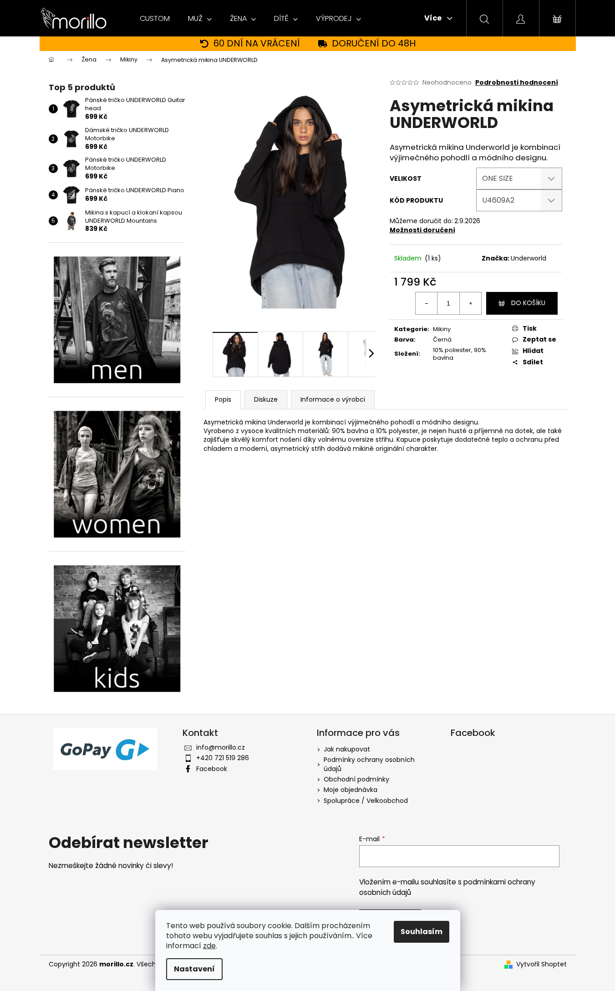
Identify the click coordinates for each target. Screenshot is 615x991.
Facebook (211, 768)
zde (209, 945)
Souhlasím (421, 931)
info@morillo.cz (220, 747)
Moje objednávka (350, 789)
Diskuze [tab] (266, 399)
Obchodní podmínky (356, 779)
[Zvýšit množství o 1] (470, 303)
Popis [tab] (223, 399)
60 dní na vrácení (256, 43)
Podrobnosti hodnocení (516, 82)
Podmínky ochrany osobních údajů (369, 764)
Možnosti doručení (422, 230)
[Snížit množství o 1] (426, 303)
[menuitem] (155, 18)
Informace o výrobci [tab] (332, 399)
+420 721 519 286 (222, 757)
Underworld (528, 258)
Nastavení (194, 969)
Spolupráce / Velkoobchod (366, 800)
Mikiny (442, 329)
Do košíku (528, 302)
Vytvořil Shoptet (541, 964)
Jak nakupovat (347, 749)
